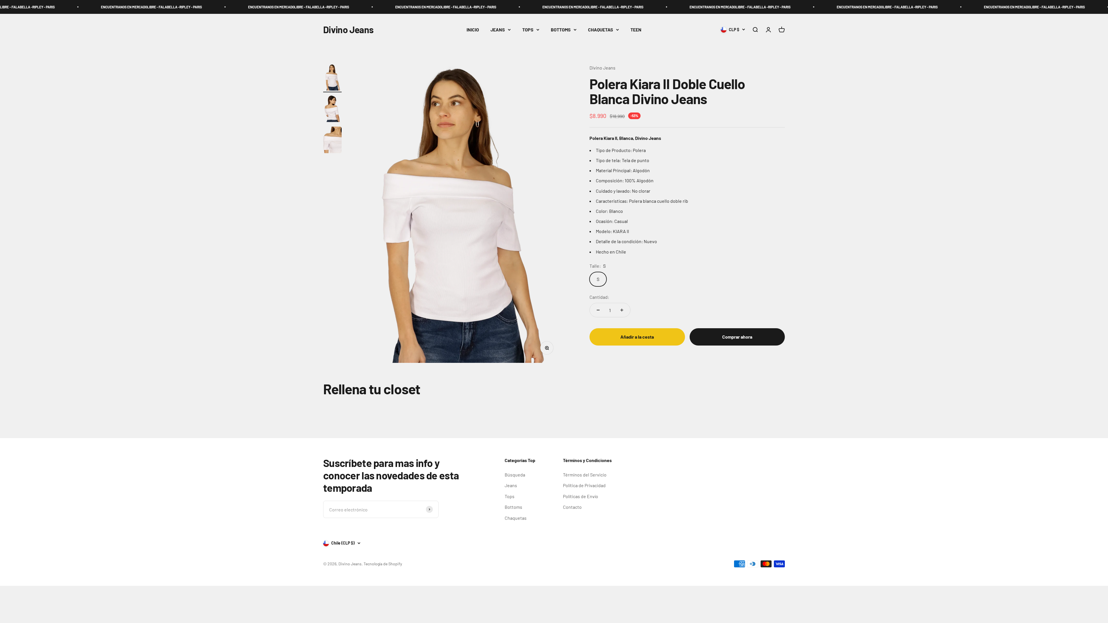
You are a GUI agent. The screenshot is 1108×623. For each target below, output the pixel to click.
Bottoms (513, 507)
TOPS (528, 29)
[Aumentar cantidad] (621, 310)
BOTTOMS (561, 29)
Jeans (511, 485)
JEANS (498, 29)
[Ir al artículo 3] (332, 141)
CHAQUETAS (600, 29)
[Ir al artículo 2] (332, 109)
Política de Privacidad (584, 485)
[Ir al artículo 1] (332, 78)
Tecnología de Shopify (383, 563)
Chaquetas (516, 518)
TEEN (635, 29)
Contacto (572, 507)
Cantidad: (599, 297)
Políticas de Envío (580, 496)
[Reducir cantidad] (598, 310)
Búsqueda (515, 474)
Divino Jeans (602, 67)
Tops (509, 496)
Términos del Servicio (585, 474)
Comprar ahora (737, 336)
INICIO (473, 29)
